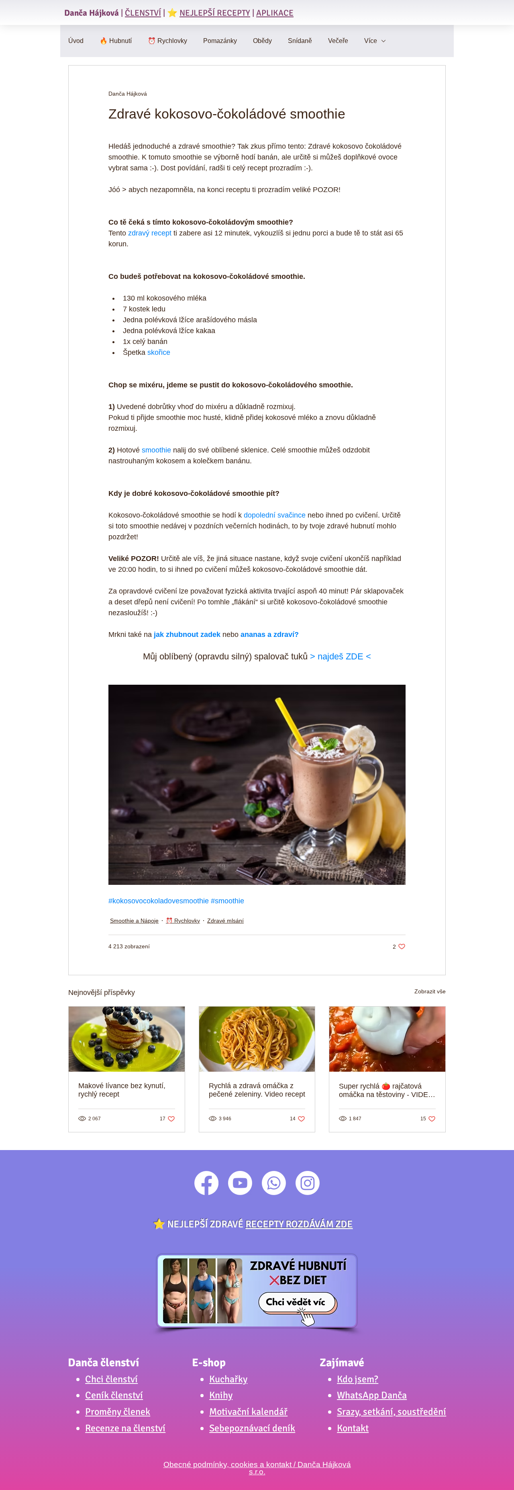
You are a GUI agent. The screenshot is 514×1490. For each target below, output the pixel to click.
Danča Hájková (91, 13)
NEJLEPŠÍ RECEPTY (214, 13)
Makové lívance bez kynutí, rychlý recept (121, 1090)
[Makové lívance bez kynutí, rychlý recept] (127, 1039)
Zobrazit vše (430, 991)
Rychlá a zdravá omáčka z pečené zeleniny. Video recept (257, 1090)
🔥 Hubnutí (116, 40)
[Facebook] (206, 1183)
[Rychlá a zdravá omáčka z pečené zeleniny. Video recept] (257, 1039)
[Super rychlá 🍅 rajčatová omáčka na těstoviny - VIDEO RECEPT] (387, 1039)
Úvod (76, 40)
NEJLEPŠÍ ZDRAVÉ (260, 1224)
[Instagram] (308, 1183)
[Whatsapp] (274, 1183)
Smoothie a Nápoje (134, 920)
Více (370, 40)
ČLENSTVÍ (143, 13)
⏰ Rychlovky (167, 40)
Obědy (262, 40)
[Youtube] (240, 1183)
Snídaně (300, 40)
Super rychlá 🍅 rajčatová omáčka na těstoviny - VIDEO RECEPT (386, 1090)
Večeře (338, 40)
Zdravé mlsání (225, 920)
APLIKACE (275, 13)
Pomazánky (220, 40)
